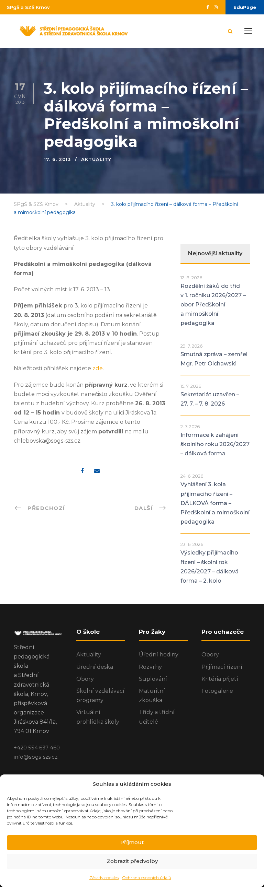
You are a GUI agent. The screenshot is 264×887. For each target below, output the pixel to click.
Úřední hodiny (158, 654)
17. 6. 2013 (57, 159)
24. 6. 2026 (191, 476)
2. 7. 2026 (190, 426)
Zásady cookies (104, 877)
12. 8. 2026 (191, 277)
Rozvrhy (150, 667)
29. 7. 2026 (191, 346)
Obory (85, 679)
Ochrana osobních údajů (146, 877)
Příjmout (132, 842)
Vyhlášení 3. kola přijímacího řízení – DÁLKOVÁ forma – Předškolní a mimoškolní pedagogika (215, 503)
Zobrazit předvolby (132, 861)
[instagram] (216, 7)
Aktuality (96, 159)
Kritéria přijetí (219, 679)
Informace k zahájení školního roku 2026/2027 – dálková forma (215, 444)
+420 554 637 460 (37, 747)
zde (97, 368)
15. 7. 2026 (190, 386)
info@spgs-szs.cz (35, 757)
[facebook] (207, 7)
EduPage (244, 7)
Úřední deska (94, 667)
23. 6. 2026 (191, 544)
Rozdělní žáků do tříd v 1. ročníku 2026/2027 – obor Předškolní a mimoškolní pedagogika (213, 305)
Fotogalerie (217, 691)
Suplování (153, 679)
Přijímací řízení (221, 667)
